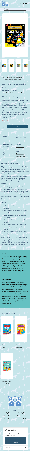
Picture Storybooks (22, 416)
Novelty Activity (17, 77)
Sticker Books (22, 419)
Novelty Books (22, 413)
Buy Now (17, 127)
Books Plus (7, 419)
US (23, 3)
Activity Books (7, 413)
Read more (5, 120)
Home (4, 77)
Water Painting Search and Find (15, 93)
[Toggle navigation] (26, 3)
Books (9, 77)
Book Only (7, 416)
